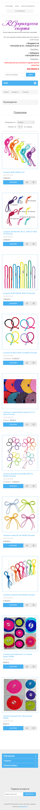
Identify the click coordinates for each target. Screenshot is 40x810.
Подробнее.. (34, 59)
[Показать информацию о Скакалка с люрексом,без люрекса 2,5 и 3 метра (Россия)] (20, 391)
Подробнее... (34, 49)
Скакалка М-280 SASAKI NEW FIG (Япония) (19, 293)
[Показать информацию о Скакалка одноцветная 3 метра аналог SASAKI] (20, 695)
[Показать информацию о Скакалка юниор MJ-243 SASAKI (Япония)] (20, 514)
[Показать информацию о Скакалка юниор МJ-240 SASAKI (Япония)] (20, 574)
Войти (17, 6)
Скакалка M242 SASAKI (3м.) (14, 172)
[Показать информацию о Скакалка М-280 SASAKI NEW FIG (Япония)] (20, 272)
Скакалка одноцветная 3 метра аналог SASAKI (17, 717)
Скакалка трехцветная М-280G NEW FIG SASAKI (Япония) (18, 475)
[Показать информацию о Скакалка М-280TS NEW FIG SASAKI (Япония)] (20, 332)
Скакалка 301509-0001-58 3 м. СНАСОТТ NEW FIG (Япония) (20, 233)
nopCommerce (23, 806)
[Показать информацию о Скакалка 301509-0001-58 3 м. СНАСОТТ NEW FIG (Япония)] (20, 211)
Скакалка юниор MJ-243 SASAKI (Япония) (19, 535)
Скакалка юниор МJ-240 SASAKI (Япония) (19, 595)
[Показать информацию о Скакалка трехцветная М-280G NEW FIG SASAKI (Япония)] (20, 453)
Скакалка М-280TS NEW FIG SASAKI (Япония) (20, 353)
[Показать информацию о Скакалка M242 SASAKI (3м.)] (20, 151)
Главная (6, 92)
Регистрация (9, 6)
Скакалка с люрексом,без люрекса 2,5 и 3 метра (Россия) (19, 413)
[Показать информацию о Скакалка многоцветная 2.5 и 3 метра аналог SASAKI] (20, 633)
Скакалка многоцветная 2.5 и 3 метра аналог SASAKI (17, 655)
